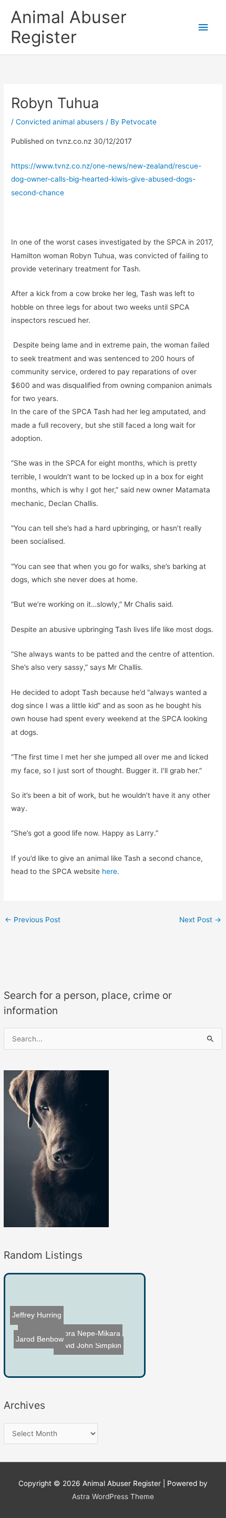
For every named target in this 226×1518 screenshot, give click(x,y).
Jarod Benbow (39, 1340)
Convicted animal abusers (60, 122)
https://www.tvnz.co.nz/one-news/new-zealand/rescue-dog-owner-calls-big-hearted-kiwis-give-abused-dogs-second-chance (106, 179)
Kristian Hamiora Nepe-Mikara (69, 1336)
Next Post (200, 919)
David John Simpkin (88, 1346)
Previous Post (32, 919)
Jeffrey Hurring (36, 1316)
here (109, 871)
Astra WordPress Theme (113, 1496)
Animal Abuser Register (69, 27)
